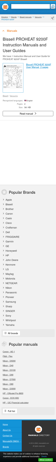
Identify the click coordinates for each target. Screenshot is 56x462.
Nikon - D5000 (9, 360)
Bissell (5, 95)
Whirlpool (10, 320)
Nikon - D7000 (9, 379)
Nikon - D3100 (9, 370)
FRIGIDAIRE (12, 236)
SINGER (10, 311)
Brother (9, 209)
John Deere (11, 260)
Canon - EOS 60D (11, 397)
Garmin (9, 241)
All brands (12, 333)
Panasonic (11, 292)
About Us (7, 430)
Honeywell (11, 250)
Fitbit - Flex (8, 356)
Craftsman (11, 227)
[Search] (53, 6)
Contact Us (7, 435)
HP (7, 255)
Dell (7, 232)
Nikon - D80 (8, 384)
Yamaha (9, 324)
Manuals (11, 31)
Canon (9, 213)
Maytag (9, 274)
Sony (8, 315)
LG (7, 269)
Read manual (27, 113)
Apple (8, 199)
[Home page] (5, 7)
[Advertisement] (28, 152)
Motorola (10, 278)
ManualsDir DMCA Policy (12, 441)
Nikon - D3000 (9, 388)
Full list (11, 411)
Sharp (8, 306)
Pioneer (9, 297)
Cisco (8, 223)
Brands (6, 446)
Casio (8, 218)
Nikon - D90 (8, 374)
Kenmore (10, 264)
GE (7, 246)
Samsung (10, 301)
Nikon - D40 (8, 365)
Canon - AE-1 (9, 351)
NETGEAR (11, 283)
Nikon (8, 287)
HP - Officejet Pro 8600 (13, 393)
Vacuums (14, 95)
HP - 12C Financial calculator (16, 402)
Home (5, 424)
